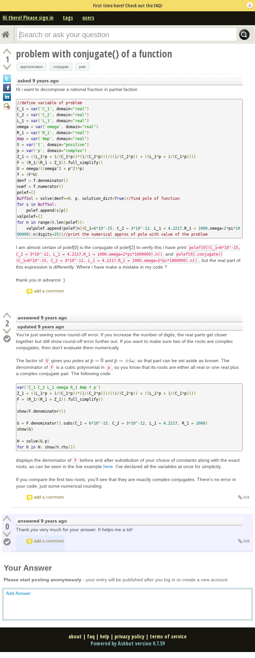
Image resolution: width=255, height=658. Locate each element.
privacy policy (129, 636)
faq (91, 636)
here (108, 466)
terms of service (168, 636)
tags (68, 17)
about (75, 636)
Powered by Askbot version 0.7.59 (128, 643)
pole (82, 67)
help (104, 636)
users (88, 17)
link (246, 497)
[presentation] (97, 360)
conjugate (61, 67)
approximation (31, 67)
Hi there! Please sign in (28, 17)
